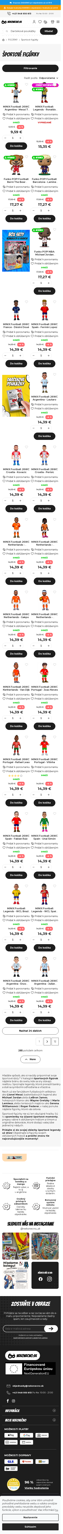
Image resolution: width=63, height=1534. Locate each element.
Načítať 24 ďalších (30, 1030)
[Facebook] (7, 1400)
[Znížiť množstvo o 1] (5, 138)
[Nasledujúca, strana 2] (47, 1041)
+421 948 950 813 (21, 13)
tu (56, 1510)
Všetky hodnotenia (37, 1488)
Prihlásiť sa (51, 1328)
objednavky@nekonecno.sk (28, 1386)
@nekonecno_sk (30, 1228)
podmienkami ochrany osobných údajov (30, 1338)
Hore (33, 1059)
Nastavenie (30, 1517)
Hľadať (49, 31)
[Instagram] (13, 1400)
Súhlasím (30, 1526)
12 (55, 1041)
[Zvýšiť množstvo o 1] (20, 138)
